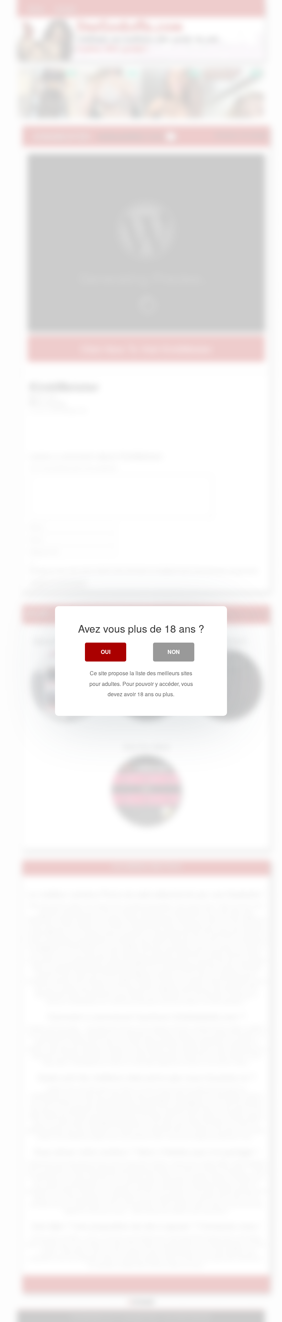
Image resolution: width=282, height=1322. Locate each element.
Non (173, 652)
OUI (105, 652)
